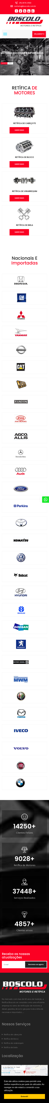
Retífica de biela (10, 1047)
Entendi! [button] (24, 1096)
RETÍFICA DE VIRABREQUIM (24, 191)
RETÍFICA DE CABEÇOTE (24, 123)
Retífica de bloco (11, 1039)
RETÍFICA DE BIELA (24, 225)
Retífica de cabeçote (13, 1034)
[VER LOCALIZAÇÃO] (24, 1074)
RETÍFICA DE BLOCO (24, 157)
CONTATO (10, 63)
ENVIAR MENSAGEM (4, 63)
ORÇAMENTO (39, 34)
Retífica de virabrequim (13, 1043)
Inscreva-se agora (35, 964)
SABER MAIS (19, 130)
